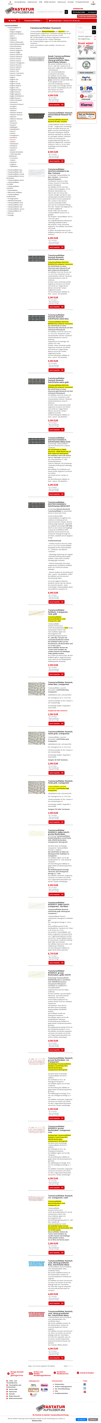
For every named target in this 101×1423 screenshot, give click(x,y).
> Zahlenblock (13, 166)
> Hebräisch (12, 110)
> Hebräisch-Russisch (15, 115)
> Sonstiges (10, 215)
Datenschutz (32, 2)
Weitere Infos (37, 1420)
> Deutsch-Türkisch (15, 75)
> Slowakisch (13, 146)
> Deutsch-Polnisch (15, 61)
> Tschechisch (13, 158)
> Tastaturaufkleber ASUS (15, 205)
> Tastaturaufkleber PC (14, 28)
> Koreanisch (13, 123)
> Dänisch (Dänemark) (16, 42)
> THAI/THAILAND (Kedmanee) (15, 155)
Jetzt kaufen (55, 105)
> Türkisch (12, 160)
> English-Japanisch (15, 94)
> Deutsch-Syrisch (14, 69)
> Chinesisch (13, 40)
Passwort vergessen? (85, 36)
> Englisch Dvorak (14, 83)
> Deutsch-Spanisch (15, 67)
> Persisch (12, 131)
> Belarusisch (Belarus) (16, 34)
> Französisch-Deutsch (16, 104)
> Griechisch (13, 108)
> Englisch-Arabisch (15, 86)
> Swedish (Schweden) (16, 152)
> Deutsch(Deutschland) (16, 44)
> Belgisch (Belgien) (15, 32)
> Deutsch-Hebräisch (15, 57)
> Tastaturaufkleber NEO (14, 172)
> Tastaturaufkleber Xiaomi (15, 180)
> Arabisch (12, 30)
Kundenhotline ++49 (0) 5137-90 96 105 (65, 21)
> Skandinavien (13, 144)
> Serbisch (12, 142)
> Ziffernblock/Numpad (14, 201)
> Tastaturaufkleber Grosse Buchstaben (15, 177)
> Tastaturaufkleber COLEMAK (13, 183)
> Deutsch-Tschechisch (16, 73)
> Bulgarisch (13, 38)
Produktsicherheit (82, 2)
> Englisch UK (13, 81)
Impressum (61, 2)
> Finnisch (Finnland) (15, 100)
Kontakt (71, 2)
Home (10, 4)
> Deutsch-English (14, 52)
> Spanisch (12, 150)
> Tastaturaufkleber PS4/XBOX (13, 187)
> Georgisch (12, 106)
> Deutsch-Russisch (15, 65)
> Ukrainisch (13, 162)
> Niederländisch (14, 129)
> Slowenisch (13, 148)
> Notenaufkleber (12, 190)
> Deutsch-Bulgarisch (15, 50)
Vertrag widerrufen (87, 16)
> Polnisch (12, 133)
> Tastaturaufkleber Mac (14, 170)
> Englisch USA (13, 79)
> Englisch (12, 77)
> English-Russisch (15, 98)
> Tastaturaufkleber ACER (15, 203)
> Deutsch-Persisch (15, 59)
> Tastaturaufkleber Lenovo (15, 209)
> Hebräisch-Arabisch (15, 113)
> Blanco (11, 36)
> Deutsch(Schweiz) (15, 46)
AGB (40, 2)
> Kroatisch (12, 125)
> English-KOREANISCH (16, 96)
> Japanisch (12, 121)
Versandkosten (20, 2)
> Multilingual (13, 127)
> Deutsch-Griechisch (15, 54)
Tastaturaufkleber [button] (32, 20)
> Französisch (13, 102)
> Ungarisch (12, 164)
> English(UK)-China (15, 90)
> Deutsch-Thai (14, 71)
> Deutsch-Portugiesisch (16, 63)
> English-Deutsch (14, 92)
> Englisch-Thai (13, 88)
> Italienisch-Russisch (15, 119)
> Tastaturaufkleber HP (14, 211)
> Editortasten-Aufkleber (14, 192)
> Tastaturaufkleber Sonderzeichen (13, 195)
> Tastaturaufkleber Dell (14, 207)
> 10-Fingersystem (12, 198)
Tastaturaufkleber (11, 25)
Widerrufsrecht (49, 2)
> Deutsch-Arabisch (15, 48)
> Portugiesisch (14, 135)
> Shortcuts (10, 213)
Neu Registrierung (83, 39)
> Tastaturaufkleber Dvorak (15, 174)
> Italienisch (12, 117)
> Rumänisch (13, 137)
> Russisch (12, 139)
